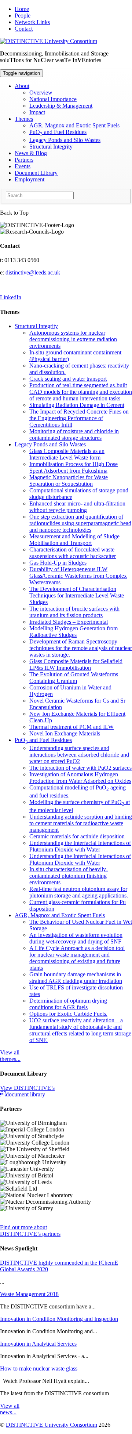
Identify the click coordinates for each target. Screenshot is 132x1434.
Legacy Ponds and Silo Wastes (64, 140)
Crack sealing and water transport (68, 379)
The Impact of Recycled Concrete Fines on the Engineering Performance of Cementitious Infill (79, 418)
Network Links (32, 22)
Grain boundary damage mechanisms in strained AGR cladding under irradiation (75, 977)
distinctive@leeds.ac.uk (33, 272)
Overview (40, 92)
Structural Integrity (51, 146)
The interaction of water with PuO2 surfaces (80, 768)
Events (22, 166)
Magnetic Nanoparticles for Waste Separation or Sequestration (68, 480)
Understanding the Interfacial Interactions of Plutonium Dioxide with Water (80, 846)
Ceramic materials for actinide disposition (77, 836)
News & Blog (31, 153)
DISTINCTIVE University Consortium (51, 1425)
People (22, 15)
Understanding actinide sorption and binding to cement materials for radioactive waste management (80, 823)
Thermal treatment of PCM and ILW (71, 727)
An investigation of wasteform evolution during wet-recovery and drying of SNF (75, 938)
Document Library (36, 173)
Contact (24, 29)
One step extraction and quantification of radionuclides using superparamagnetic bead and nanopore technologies (80, 523)
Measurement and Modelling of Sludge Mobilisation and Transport (74, 539)
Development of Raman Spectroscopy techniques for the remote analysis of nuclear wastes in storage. (80, 648)
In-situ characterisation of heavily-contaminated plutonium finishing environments (68, 875)
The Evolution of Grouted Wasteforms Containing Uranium (73, 677)
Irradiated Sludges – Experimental (68, 622)
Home (22, 9)
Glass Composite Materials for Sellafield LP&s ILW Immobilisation (75, 664)
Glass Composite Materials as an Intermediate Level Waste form (66, 454)
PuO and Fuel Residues (58, 132)
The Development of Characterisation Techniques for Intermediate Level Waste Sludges (76, 595)
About (22, 86)
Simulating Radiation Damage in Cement (76, 405)
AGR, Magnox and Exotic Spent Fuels (74, 125)
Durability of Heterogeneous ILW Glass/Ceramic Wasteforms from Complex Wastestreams (78, 575)
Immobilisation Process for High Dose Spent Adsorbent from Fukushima (73, 467)
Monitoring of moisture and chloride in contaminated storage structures (74, 434)
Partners (24, 160)
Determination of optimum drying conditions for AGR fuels (68, 1003)
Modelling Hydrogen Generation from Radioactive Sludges (73, 631)
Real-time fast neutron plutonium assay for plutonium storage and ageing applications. (78, 892)
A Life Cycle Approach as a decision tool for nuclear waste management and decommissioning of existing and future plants (77, 958)
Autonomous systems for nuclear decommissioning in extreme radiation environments (73, 339)
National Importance (53, 99)
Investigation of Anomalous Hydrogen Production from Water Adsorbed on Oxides (80, 777)
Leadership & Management (60, 106)
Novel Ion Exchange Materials (64, 733)
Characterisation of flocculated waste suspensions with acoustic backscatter (72, 552)
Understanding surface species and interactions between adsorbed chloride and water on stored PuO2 (79, 754)
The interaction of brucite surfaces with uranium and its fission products (74, 611)
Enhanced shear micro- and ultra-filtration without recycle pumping (77, 506)
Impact (37, 112)
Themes (24, 119)
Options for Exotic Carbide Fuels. (68, 1014)
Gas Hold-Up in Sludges (58, 563)
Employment (29, 179)
